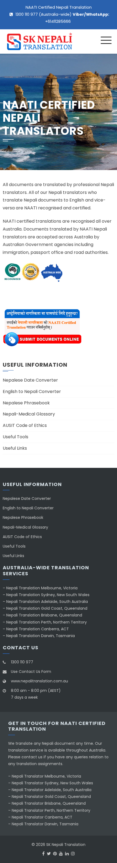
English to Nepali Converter (32, 391)
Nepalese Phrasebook (26, 403)
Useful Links (15, 448)
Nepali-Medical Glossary (29, 414)
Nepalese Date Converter (30, 380)
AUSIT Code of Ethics (25, 425)
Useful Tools (15, 437)
